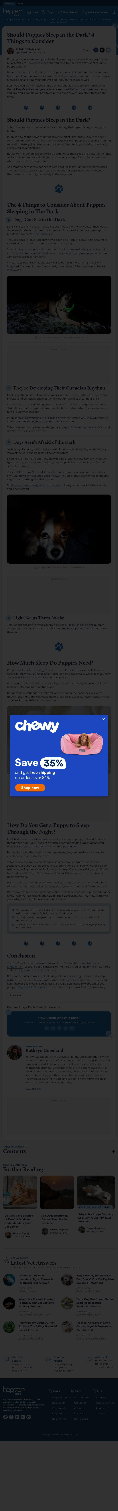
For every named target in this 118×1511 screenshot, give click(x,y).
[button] (103, 719)
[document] (59, 755)
